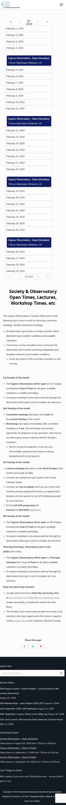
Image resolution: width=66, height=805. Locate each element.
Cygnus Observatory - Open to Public (18, 748)
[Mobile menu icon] (61, 5)
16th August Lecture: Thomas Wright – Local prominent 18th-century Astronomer (29, 691)
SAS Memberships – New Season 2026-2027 (22, 703)
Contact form (19, 620)
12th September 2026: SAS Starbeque (18, 708)
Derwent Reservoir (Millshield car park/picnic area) (34, 597)
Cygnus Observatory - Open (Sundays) (28, 60)
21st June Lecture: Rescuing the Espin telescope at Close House (31, 719)
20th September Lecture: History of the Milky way (24, 714)
